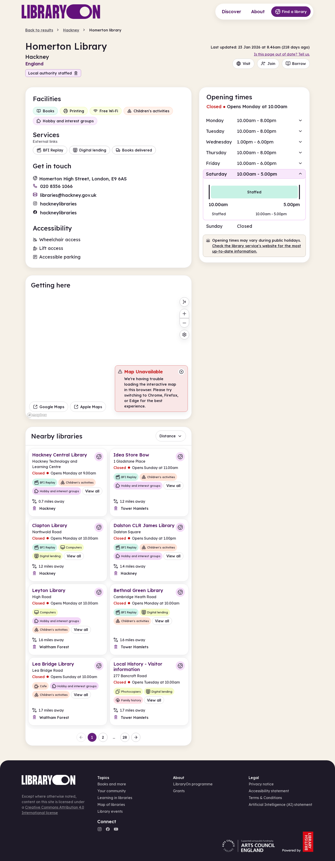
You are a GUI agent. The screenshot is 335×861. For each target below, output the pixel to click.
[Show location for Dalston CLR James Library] (180, 527)
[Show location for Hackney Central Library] (98, 456)
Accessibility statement (269, 791)
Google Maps (51, 407)
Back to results (39, 30)
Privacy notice (261, 784)
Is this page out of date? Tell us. (282, 54)
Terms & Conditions (265, 797)
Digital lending (92, 150)
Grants (179, 791)
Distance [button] (168, 436)
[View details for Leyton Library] (67, 619)
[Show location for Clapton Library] (98, 527)
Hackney (71, 30)
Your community (111, 791)
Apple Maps (91, 407)
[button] (254, 120)
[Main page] (61, 11)
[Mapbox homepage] (37, 415)
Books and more (111, 784)
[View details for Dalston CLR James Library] (149, 550)
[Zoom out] (184, 323)
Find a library (294, 11)
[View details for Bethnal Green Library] (149, 619)
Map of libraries (111, 804)
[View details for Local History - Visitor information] (149, 691)
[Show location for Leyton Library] (98, 592)
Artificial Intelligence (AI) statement (280, 804)
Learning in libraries (114, 797)
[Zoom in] (184, 313)
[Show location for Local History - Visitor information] (180, 665)
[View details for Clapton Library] (67, 550)
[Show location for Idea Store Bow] (180, 456)
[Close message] (181, 371)
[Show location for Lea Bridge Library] (98, 665)
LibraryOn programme (193, 784)
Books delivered (137, 150)
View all (92, 491)
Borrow (299, 63)
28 (125, 737)
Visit (246, 63)
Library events (110, 811)
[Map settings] (184, 334)
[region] (108, 357)
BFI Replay (53, 150)
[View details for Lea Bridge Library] (67, 691)
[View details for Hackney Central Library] (67, 482)
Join (271, 63)
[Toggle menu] (184, 302)
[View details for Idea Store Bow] (149, 482)
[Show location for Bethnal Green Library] (180, 592)
